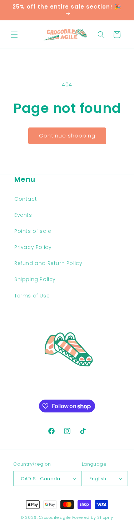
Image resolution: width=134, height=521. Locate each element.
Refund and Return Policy (48, 263)
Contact (25, 198)
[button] (14, 34)
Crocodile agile (55, 517)
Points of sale (32, 231)
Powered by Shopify (93, 517)
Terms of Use (32, 295)
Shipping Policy (35, 279)
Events (23, 215)
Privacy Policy (32, 247)
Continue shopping (67, 135)
